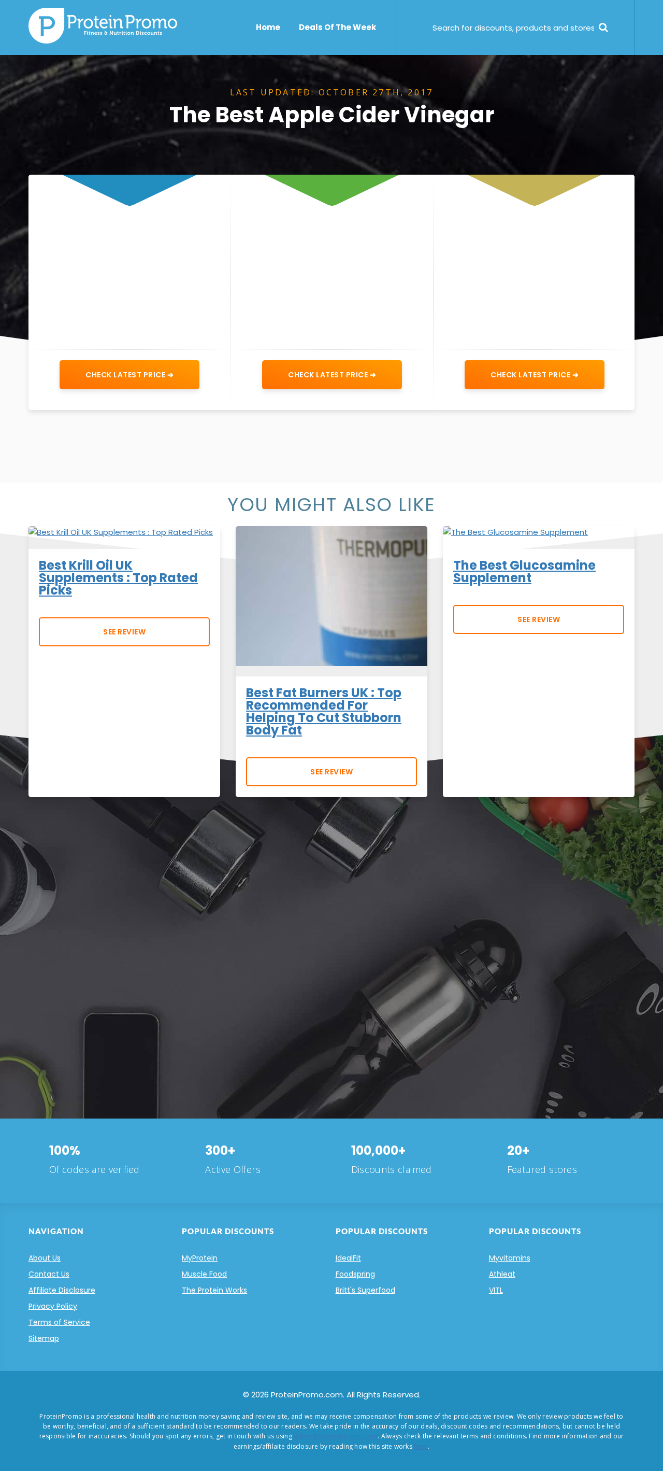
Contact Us (48, 1274)
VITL (496, 1290)
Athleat (502, 1274)
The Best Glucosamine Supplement (524, 571)
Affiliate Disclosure (61, 1290)
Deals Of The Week (337, 27)
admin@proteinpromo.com (336, 1436)
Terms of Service (59, 1322)
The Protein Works (214, 1290)
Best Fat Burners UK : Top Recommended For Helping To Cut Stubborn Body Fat (323, 711)
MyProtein (200, 1258)
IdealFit (348, 1258)
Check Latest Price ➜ (129, 375)
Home (268, 27)
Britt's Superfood (365, 1290)
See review (124, 632)
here (421, 1446)
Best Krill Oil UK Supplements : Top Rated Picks (118, 578)
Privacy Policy (52, 1306)
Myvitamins (509, 1258)
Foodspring (355, 1274)
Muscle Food (204, 1274)
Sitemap (43, 1338)
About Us (44, 1258)
